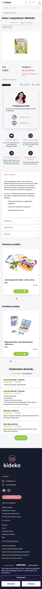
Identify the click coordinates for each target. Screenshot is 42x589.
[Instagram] (8, 490)
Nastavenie (21, 577)
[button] (16, 299)
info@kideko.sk (23, 123)
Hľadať (37, 8)
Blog (3, 537)
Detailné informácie (8, 79)
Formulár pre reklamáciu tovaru (11, 517)
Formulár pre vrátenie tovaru (11, 513)
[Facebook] (3, 490)
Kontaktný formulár (12, 497)
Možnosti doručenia (30, 74)
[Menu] (39, 2)
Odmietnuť (11, 584)
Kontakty (4, 525)
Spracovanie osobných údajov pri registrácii (15, 555)
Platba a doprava (7, 507)
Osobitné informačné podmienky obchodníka (16, 552)
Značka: (7, 27)
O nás (3, 528)
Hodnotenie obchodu (21, 369)
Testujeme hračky (7, 531)
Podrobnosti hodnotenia (26, 22)
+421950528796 (11, 485)
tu (9, 573)
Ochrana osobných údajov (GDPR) (12, 549)
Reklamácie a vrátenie (9, 510)
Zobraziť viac (21, 438)
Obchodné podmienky (8, 546)
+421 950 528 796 (24, 117)
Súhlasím (31, 584)
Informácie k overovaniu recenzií (12, 558)
